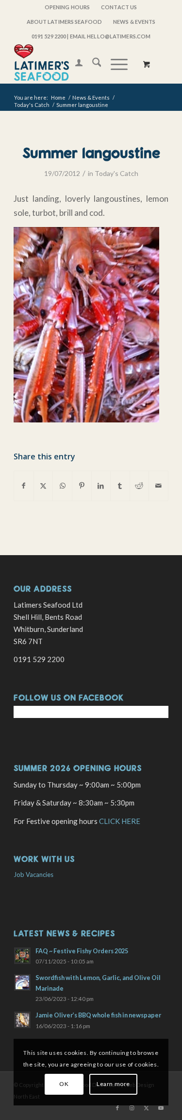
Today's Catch (116, 173)
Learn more (113, 1083)
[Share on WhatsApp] (62, 485)
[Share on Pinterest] (81, 485)
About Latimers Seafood (64, 21)
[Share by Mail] (158, 485)
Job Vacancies (33, 874)
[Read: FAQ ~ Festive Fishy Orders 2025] (22, 955)
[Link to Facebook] (117, 1108)
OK (63, 1083)
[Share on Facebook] (23, 485)
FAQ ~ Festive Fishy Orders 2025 (81, 951)
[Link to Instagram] (132, 1108)
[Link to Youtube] (161, 1108)
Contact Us (119, 7)
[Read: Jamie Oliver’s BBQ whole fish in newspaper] (22, 1020)
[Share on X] (43, 485)
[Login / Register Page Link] (74, 63)
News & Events (134, 21)
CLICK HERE (119, 821)
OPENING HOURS (67, 7)
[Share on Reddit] (139, 485)
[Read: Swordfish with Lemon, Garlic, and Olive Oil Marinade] (22, 982)
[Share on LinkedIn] (101, 485)
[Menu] (114, 63)
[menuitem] (67, 7)
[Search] (92, 63)
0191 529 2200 (49, 36)
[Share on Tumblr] (120, 485)
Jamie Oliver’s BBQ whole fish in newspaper (98, 1015)
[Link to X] (146, 1108)
